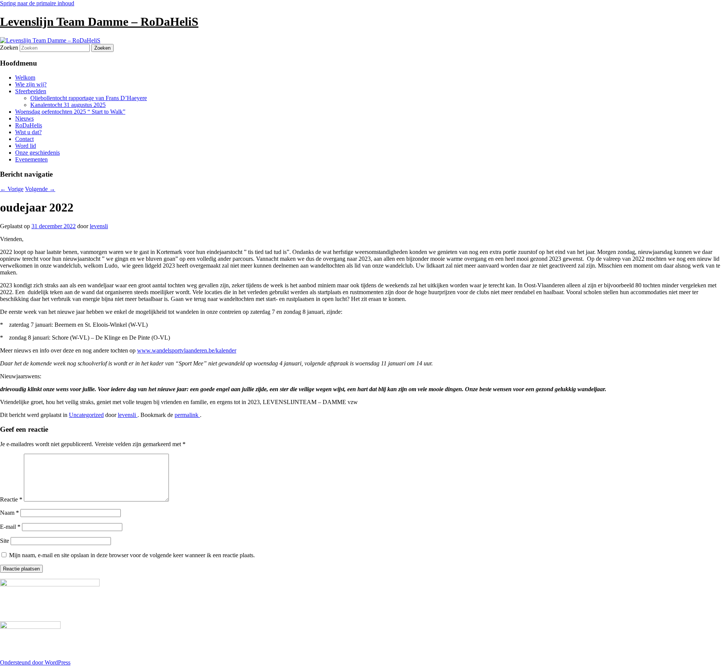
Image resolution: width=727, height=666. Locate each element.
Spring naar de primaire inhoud (37, 3)
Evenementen (31, 159)
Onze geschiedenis (37, 152)
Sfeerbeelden (30, 91)
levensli (99, 226)
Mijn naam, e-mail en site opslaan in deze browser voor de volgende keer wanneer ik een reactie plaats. (132, 555)
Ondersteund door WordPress (35, 662)
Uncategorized (86, 415)
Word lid (25, 146)
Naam (9, 512)
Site (4, 541)
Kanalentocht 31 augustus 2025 (68, 105)
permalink (187, 415)
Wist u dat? (28, 132)
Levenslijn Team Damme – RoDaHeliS (99, 21)
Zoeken (9, 47)
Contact (24, 139)
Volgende (40, 189)
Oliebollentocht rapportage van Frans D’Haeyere (88, 98)
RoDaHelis (28, 125)
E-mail (10, 526)
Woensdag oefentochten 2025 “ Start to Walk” (70, 111)
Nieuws (24, 118)
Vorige (11, 189)
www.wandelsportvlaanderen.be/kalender (186, 350)
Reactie (11, 499)
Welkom (25, 77)
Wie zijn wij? (31, 84)
